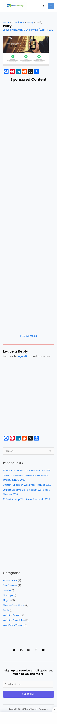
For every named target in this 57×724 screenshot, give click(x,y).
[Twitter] (14, 650)
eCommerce (10, 580)
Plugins (7, 600)
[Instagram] (28, 650)
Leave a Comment (13, 29)
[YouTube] (43, 650)
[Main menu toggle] (51, 6)
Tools (6, 610)
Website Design (11, 615)
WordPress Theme (13, 625)
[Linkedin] (21, 650)
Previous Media (28, 335)
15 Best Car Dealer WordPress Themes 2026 (26, 470)
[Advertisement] (28, 205)
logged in (23, 356)
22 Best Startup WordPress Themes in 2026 (26, 499)
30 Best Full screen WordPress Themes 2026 (27, 484)
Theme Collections (13, 605)
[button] (43, 6)
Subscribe (28, 694)
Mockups (8, 595)
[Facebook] (36, 650)
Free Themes (10, 585)
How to (7, 590)
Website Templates (14, 620)
